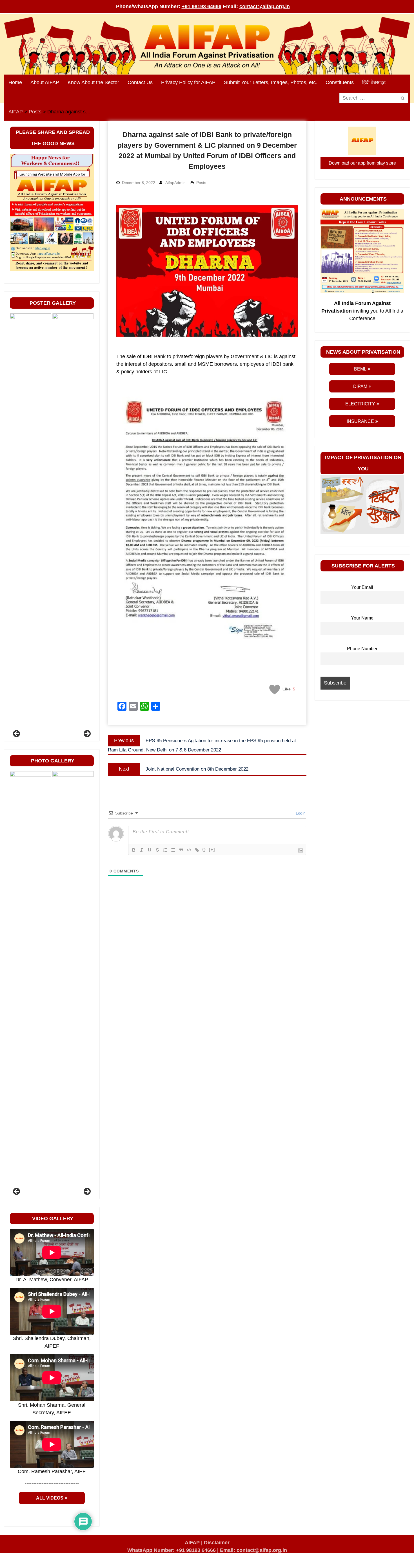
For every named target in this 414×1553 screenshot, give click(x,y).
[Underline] (149, 850)
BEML (360, 369)
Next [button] (87, 734)
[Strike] (157, 850)
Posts (201, 182)
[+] (212, 849)
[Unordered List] (173, 850)
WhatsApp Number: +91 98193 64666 (171, 1550)
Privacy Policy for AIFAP (188, 82)
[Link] (197, 850)
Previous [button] (17, 734)
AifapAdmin (175, 182)
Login (300, 813)
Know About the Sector (93, 82)
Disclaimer (217, 1542)
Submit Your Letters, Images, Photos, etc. (270, 82)
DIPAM (360, 386)
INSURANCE (360, 421)
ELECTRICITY (360, 403)
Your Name (362, 617)
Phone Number (362, 648)
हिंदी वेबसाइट (374, 82)
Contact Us (140, 82)
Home (15, 82)
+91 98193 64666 (201, 6)
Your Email (362, 587)
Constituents (340, 82)
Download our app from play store (362, 163)
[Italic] (142, 850)
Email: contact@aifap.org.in (253, 1550)
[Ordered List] (165, 850)
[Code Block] (189, 850)
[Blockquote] (181, 850)
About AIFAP (44, 82)
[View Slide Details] (53, 524)
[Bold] (134, 850)
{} (204, 849)
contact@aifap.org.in (264, 6)
